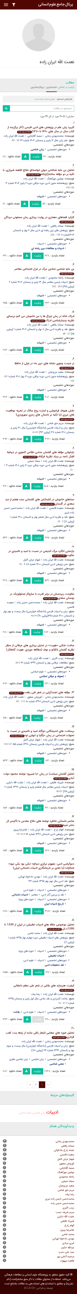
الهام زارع (59, 830)
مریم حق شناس (55, 423)
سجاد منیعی (33, 461)
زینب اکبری (58, 658)
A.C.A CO (29, 1288)
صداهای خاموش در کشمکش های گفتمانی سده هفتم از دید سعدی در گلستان (39, 501)
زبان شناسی (38, 1059)
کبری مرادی (68, 1243)
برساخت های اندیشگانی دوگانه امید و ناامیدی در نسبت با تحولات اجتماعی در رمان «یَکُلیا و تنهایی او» (40, 733)
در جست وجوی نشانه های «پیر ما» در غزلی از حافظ (44, 365)
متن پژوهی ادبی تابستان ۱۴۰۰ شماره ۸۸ (47, 564)
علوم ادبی (28, 890)
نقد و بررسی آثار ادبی (52, 895)
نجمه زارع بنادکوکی (64, 1150)
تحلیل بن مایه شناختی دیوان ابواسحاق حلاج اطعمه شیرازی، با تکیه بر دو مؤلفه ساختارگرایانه (38, 172)
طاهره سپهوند (67, 1261)
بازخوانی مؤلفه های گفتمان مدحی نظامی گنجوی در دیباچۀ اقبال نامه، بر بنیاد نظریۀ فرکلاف (40, 454)
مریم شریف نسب (65, 1212)
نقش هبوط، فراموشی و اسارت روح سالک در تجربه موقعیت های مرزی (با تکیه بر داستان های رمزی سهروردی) (40, 414)
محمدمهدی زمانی (54, 136)
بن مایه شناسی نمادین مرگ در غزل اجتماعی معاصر (44, 271)
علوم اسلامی (37, 672)
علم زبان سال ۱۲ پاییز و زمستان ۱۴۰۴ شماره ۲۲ (44, 140)
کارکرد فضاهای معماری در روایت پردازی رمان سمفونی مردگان (39, 219)
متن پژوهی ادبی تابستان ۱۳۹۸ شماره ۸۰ (47, 701)
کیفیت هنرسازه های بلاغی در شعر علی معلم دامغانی (43, 987)
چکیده (36, 157)
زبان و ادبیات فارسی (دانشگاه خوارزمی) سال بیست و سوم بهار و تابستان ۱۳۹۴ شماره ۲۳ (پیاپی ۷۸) (40, 1048)
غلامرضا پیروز (20, 830)
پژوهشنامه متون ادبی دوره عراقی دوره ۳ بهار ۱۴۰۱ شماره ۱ (38, 376)
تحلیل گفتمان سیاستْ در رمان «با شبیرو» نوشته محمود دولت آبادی (38, 776)
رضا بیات (35, 994)
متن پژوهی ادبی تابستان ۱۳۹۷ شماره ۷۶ (46, 834)
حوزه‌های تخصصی (57, 149)
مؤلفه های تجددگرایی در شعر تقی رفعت (40, 692)
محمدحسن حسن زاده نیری (59, 1199)
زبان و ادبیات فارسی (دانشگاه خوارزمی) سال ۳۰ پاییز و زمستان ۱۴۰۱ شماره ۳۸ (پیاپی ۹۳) (42, 430)
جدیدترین (51, 87)
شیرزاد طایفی (57, 782)
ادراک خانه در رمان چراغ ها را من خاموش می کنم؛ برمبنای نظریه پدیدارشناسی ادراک (40, 318)
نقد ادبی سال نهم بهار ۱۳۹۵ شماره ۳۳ (48, 881)
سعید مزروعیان (56, 372)
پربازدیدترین (37, 87)
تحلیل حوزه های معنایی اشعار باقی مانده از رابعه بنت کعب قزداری (40, 1035)
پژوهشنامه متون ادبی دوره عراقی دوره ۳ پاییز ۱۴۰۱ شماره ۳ (37, 465)
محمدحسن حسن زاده (28, 602)
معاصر (34, 895)
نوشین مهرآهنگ (55, 179)
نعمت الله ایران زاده (14, 136)
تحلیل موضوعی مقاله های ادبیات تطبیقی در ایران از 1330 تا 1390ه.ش (39, 926)
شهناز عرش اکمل (31, 560)
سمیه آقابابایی (34, 136)
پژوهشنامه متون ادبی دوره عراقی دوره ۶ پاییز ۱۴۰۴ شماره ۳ (37, 183)
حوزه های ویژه (26, 899)
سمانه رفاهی (57, 226)
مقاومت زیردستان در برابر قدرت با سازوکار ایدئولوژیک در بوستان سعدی (42, 596)
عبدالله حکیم (67, 1247)
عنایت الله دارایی (14, 782)
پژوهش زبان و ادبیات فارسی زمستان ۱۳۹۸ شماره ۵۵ (40, 744)
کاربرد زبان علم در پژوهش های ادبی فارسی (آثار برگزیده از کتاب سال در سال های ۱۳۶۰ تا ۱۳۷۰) (40, 129)
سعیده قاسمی (56, 508)
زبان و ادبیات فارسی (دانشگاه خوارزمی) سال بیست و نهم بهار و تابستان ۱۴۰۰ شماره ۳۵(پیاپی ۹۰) (38, 613)
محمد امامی (34, 933)
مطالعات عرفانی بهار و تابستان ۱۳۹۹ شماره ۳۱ (44, 663)
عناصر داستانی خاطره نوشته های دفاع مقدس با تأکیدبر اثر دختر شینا (40, 823)
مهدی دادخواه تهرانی (29, 877)
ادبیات (40, 244)
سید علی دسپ (66, 1252)
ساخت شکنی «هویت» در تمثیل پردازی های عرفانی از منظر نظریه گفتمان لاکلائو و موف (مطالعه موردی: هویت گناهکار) (40, 649)
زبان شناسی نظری (18, 1059)
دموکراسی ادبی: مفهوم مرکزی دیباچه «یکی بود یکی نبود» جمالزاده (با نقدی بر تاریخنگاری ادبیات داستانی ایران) (41, 868)
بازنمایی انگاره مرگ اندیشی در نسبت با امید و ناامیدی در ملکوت (41, 553)
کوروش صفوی (34, 697)
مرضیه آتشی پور (65, 1256)
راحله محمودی (56, 278)
